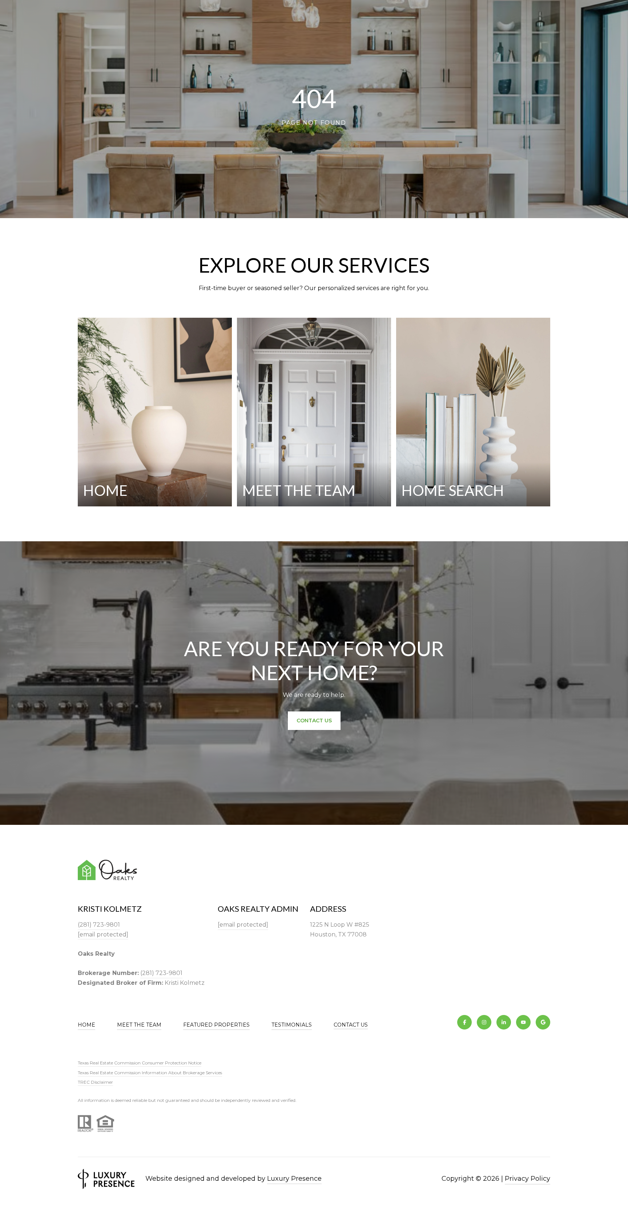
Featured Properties (216, 1025)
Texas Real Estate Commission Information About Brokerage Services (150, 1072)
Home (86, 1025)
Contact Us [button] (314, 720)
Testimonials (291, 1025)
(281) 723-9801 (99, 924)
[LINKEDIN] (503, 1022)
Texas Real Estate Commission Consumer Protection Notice (139, 1063)
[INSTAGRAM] (484, 1022)
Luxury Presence (294, 1179)
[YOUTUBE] (523, 1022)
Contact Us (351, 1025)
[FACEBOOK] (464, 1022)
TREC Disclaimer (95, 1082)
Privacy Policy (527, 1179)
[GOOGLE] (543, 1022)
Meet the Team (139, 1025)
